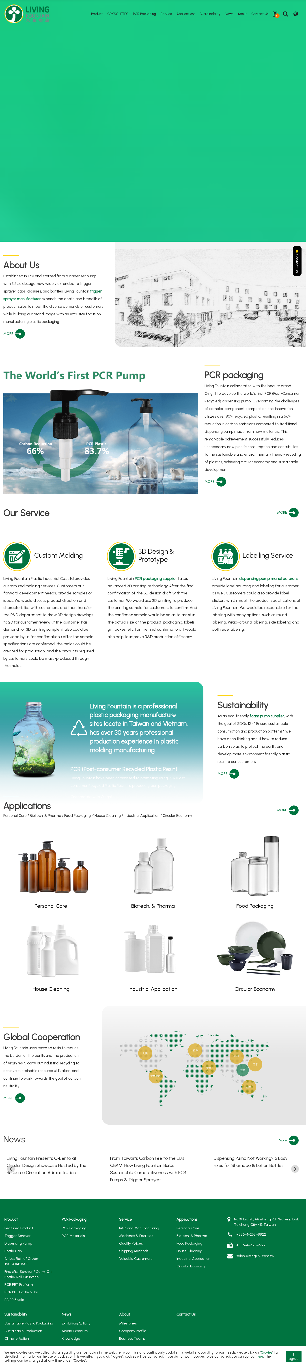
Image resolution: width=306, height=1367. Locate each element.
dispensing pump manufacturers (268, 578)
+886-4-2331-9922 (250, 1245)
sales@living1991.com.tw (255, 1256)
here (259, 1356)
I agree (294, 1356)
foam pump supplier (267, 716)
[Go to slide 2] (77, 821)
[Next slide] (295, 1169)
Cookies (266, 1352)
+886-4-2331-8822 (251, 1234)
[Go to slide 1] (72, 821)
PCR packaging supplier (156, 578)
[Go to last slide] (11, 1169)
